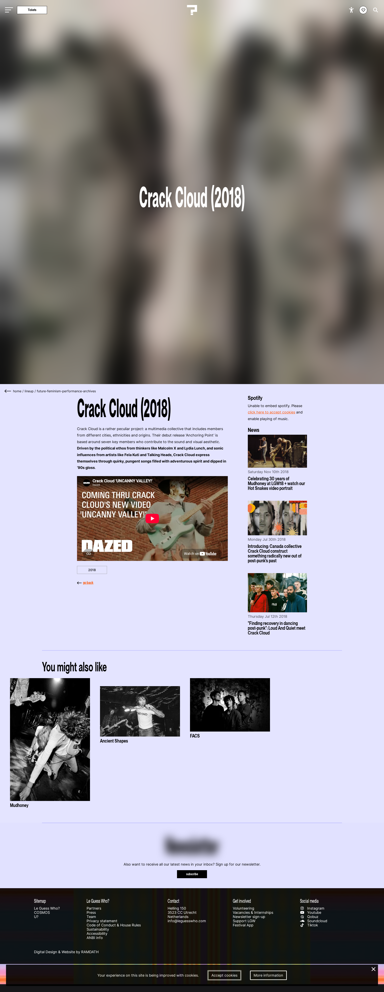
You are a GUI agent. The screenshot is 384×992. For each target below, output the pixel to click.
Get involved (242, 901)
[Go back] (8, 391)
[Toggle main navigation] (8, 10)
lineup (29, 391)
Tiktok (312, 925)
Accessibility (97, 933)
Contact (173, 901)
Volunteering (243, 908)
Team (91, 917)
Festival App (243, 925)
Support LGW (244, 921)
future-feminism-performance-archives (66, 391)
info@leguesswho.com (187, 921)
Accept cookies (224, 975)
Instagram (315, 908)
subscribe (192, 874)
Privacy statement (102, 921)
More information (268, 975)
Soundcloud (316, 921)
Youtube (313, 912)
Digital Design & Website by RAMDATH (66, 952)
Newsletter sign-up (249, 917)
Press (91, 912)
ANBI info (95, 938)
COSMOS (42, 912)
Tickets (32, 10)
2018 (92, 570)
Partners (94, 908)
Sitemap (40, 901)
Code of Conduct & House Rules (114, 925)
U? (36, 917)
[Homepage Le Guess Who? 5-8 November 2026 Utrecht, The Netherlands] (192, 10)
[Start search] (374, 10)
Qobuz (312, 917)
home (17, 391)
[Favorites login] (363, 10)
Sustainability (98, 929)
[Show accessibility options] (352, 10)
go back (88, 583)
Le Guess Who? (47, 908)
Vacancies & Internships (253, 912)
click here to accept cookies (271, 412)
